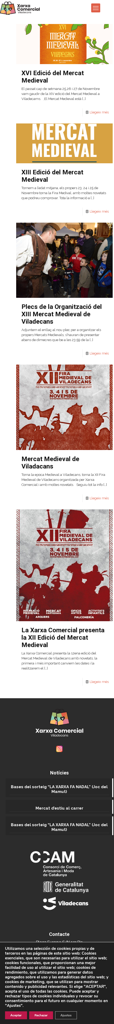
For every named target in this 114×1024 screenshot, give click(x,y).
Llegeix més (99, 112)
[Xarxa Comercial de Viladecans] (20, 8)
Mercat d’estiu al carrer (59, 808)
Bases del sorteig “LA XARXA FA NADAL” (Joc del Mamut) (59, 789)
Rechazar (41, 1015)
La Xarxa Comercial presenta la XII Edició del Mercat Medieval (62, 637)
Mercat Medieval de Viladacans (50, 462)
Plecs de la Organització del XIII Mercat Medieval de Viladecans (61, 314)
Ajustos (66, 1015)
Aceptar (16, 1015)
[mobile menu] (95, 7)
